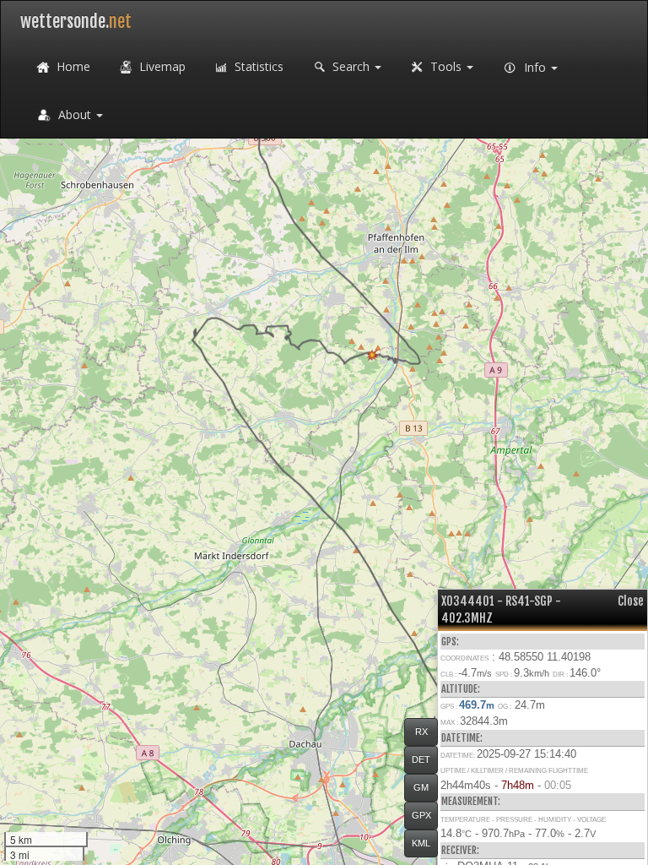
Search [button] (351, 66)
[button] (372, 355)
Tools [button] (446, 66)
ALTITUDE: (460, 689)
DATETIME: (462, 738)
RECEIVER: (460, 850)
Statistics (257, 66)
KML (421, 843)
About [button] (74, 114)
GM (421, 787)
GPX (421, 815)
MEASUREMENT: (470, 801)
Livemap (161, 66)
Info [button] (535, 67)
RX (421, 731)
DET (421, 759)
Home (71, 66)
